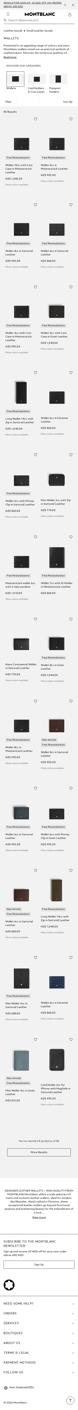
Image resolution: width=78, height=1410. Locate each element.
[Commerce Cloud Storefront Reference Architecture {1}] (39, 14)
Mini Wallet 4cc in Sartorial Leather (16, 1005)
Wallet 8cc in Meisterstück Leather (18, 749)
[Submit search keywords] (5, 20)
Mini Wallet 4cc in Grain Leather (20, 1092)
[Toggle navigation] (8, 14)
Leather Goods (13, 31)
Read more (10, 57)
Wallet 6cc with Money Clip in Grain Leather (55, 836)
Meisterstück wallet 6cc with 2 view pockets (20, 585)
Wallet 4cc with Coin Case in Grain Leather (54, 335)
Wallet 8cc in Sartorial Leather (19, 253)
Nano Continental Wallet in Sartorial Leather (21, 666)
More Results (39, 1152)
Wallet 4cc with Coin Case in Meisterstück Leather (18, 337)
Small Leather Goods (39, 31)
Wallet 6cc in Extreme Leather (54, 420)
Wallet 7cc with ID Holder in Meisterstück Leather (57, 585)
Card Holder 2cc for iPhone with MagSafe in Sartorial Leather (55, 1089)
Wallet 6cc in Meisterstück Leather (54, 167)
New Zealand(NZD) (21, 1387)
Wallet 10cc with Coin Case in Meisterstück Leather (19, 169)
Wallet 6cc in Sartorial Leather (54, 253)
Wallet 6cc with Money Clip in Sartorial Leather (20, 503)
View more (39, 1217)
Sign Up (39, 1264)
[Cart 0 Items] (71, 17)
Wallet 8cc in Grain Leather (52, 667)
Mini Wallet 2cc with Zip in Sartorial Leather (56, 502)
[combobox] (39, 21)
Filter (8, 102)
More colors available (16, 185)
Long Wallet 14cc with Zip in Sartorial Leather (19, 421)
